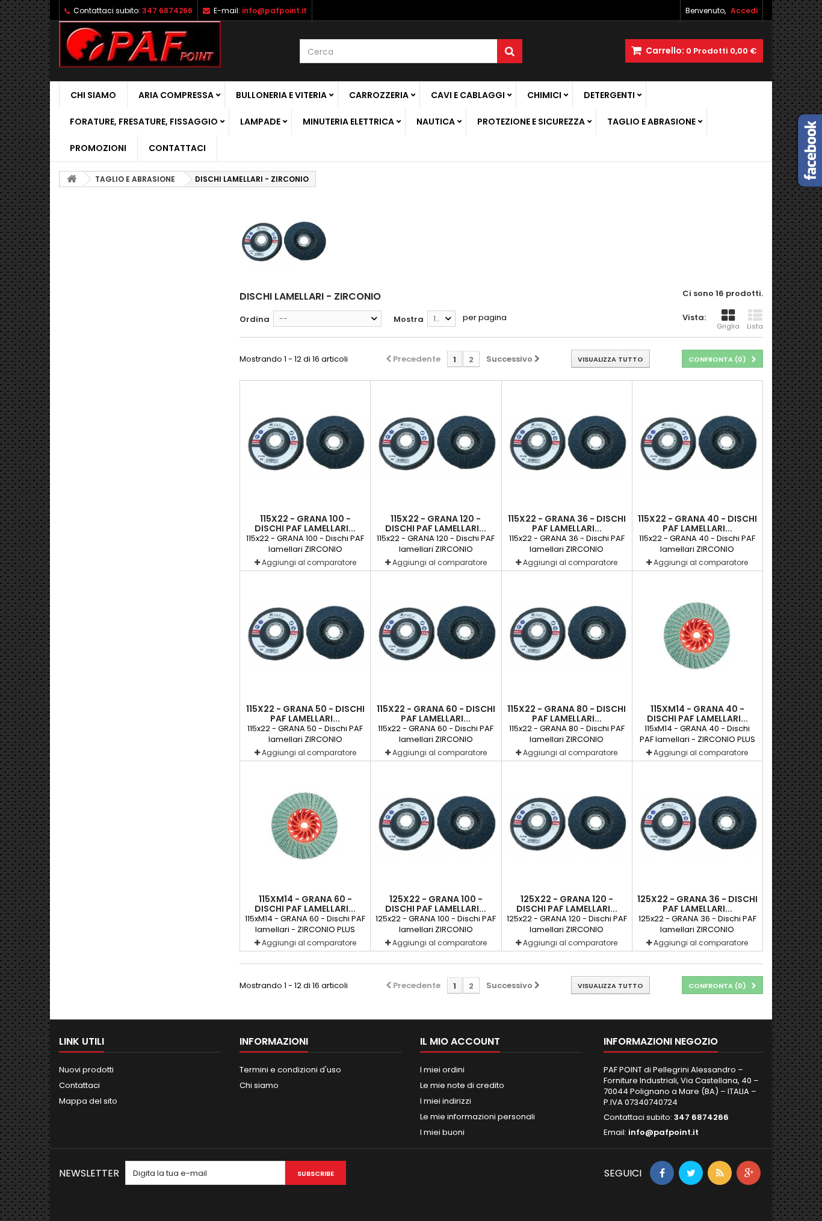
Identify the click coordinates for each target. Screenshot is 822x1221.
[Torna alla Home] (71, 179)
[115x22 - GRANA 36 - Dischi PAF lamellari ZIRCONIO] (567, 446)
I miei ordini (442, 1069)
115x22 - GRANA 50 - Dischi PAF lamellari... (305, 713)
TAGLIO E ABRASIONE (651, 122)
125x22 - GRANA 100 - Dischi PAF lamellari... (435, 903)
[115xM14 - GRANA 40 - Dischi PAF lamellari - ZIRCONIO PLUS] (697, 636)
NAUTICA (435, 122)
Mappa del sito (88, 1101)
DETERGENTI (609, 95)
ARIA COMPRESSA (176, 95)
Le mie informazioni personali (477, 1116)
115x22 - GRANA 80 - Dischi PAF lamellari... (566, 713)
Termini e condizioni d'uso (290, 1069)
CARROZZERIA (379, 95)
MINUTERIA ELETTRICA (348, 122)
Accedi (744, 10)
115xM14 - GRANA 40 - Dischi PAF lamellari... (697, 713)
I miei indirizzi (445, 1101)
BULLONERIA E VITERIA (281, 95)
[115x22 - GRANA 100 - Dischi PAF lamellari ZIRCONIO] (305, 446)
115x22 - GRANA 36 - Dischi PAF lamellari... (567, 523)
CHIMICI (544, 95)
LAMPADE (260, 122)
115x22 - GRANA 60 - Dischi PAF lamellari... (436, 713)
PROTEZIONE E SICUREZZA (531, 122)
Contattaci (177, 148)
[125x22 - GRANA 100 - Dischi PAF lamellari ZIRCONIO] (435, 826)
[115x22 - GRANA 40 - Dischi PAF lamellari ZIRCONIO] (697, 446)
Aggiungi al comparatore (309, 562)
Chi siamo (93, 95)
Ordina (254, 319)
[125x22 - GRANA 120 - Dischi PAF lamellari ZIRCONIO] (567, 826)
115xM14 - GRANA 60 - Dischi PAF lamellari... (305, 903)
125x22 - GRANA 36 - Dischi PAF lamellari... (697, 903)
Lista (755, 326)
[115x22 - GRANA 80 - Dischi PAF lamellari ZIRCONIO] (567, 636)
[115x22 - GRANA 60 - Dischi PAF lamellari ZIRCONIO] (435, 636)
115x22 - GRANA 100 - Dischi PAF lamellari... (305, 523)
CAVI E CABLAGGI (468, 95)
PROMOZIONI (98, 148)
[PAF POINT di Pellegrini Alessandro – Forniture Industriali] (170, 44)
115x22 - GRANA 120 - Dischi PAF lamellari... (435, 523)
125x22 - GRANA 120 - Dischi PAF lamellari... (566, 903)
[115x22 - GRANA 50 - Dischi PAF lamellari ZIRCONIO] (305, 636)
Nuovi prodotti (86, 1069)
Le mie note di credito (462, 1085)
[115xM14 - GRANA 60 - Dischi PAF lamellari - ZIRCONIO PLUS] (305, 826)
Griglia (728, 326)
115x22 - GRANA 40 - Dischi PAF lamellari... (697, 523)
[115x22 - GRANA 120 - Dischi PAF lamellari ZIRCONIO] (435, 446)
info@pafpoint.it (663, 1132)
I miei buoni (442, 1132)
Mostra (409, 319)
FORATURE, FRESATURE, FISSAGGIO (144, 122)
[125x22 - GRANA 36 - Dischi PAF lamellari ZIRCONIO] (697, 826)
